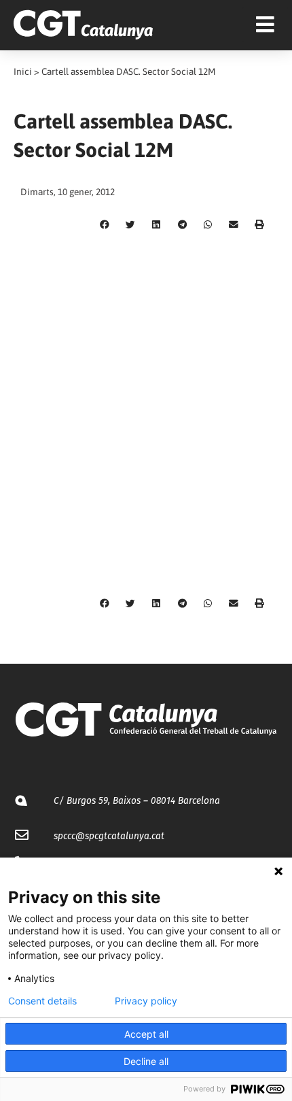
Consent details (42, 1001)
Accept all (146, 1034)
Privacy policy (146, 1001)
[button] (104, 225)
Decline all (146, 1061)
